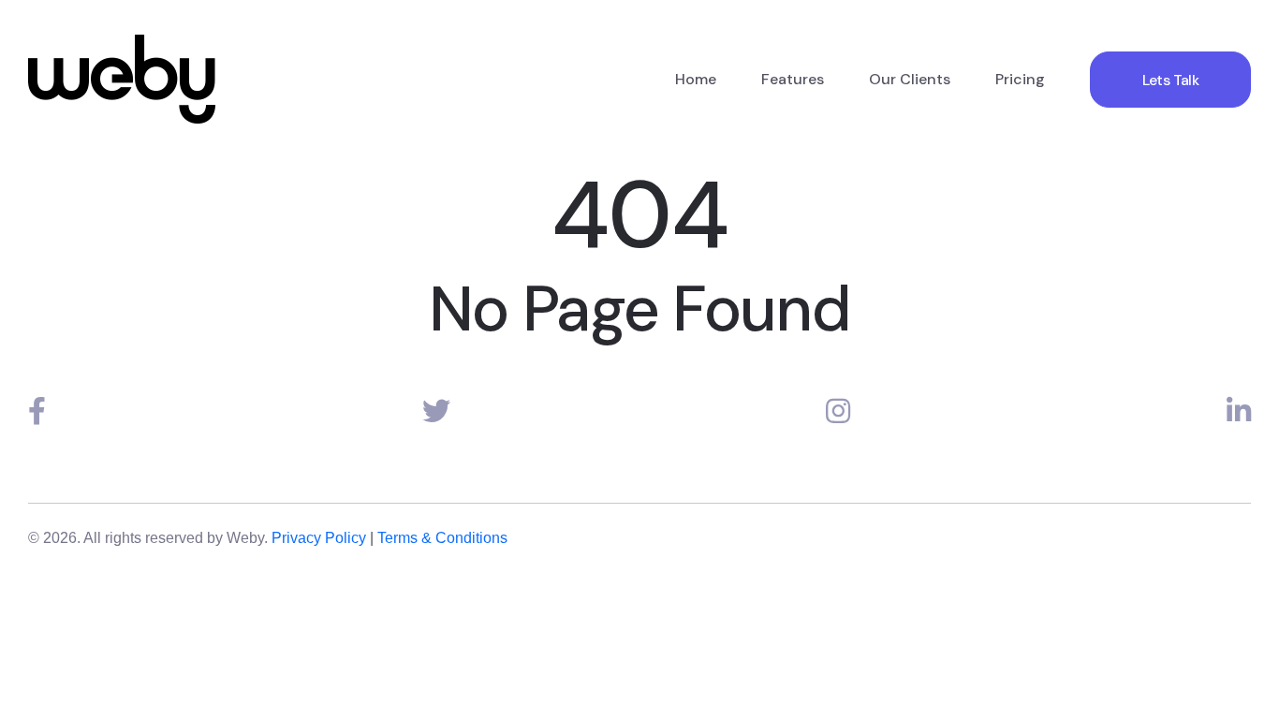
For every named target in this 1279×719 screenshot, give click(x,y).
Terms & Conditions (442, 538)
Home (695, 79)
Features (792, 79)
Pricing (1020, 79)
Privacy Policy (319, 538)
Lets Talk (1170, 80)
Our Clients (909, 79)
